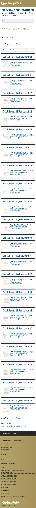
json (14, 426)
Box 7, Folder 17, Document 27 (17, 183)
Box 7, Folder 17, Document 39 (17, 400)
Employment (4, 460)
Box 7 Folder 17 (23, 62)
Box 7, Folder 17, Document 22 (17, 93)
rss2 (24, 426)
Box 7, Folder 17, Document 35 (17, 328)
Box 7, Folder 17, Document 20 (17, 57)
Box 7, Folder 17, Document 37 (17, 364)
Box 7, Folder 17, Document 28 (17, 201)
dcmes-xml (8, 426)
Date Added (24, 50)
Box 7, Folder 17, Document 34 (17, 310)
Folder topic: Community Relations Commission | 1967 (21, 63)
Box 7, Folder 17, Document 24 (17, 129)
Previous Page (3, 43)
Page (7, 44)
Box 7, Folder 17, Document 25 (17, 147)
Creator (15, 50)
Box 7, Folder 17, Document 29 (17, 220)
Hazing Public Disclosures (8, 484)
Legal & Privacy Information (9, 475)
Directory (3, 457)
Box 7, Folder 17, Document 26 (17, 165)
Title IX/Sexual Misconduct (8, 481)
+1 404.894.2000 (7, 447)
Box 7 (16, 62)
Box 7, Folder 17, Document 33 (17, 292)
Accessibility (4, 487)
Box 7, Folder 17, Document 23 (17, 111)
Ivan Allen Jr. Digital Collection (12, 13)
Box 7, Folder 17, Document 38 (17, 382)
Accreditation (5, 493)
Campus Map (6, 449)
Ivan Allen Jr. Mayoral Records (17, 9)
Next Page (19, 43)
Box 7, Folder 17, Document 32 (17, 274)
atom (2, 426)
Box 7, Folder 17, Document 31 (17, 256)
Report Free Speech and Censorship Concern (14, 496)
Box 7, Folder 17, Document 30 (17, 238)
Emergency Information (8, 463)
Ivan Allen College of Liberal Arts (17, 14)
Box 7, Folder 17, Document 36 (17, 346)
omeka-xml (19, 426)
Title (10, 50)
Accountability (5, 490)
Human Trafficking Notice (8, 478)
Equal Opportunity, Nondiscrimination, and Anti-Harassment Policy (14, 471)
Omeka (14, 433)
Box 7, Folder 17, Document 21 (17, 75)
